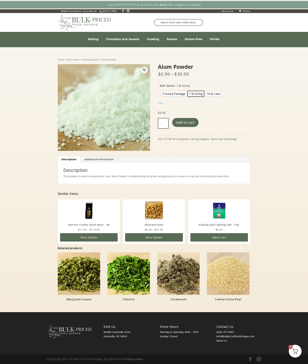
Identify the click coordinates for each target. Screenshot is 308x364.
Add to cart (185, 122)
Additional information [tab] (99, 159)
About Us (221, 340)
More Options (89, 237)
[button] (144, 70)
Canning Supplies (90, 59)
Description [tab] (68, 159)
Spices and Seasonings (224, 139)
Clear (160, 103)
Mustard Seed (154, 224)
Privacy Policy (134, 359)
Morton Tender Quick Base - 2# (89, 224)
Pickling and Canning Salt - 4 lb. (219, 224)
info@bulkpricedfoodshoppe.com (235, 336)
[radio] (173, 93)
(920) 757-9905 (225, 332)
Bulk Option (167, 85)
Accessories (72, 59)
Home (61, 59)
